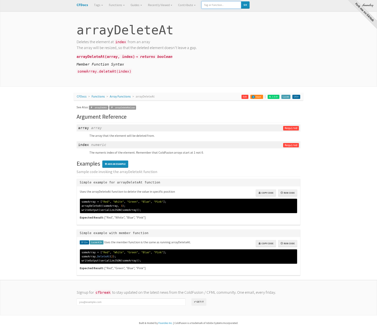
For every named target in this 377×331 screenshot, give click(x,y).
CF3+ (296, 96)
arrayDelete (100, 107)
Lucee (286, 96)
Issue (258, 96)
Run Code (289, 192)
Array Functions (120, 96)
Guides (135, 5)
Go (245, 4)
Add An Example (116, 163)
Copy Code (267, 192)
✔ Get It (199, 301)
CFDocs (82, 96)
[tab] (188, 182)
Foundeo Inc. (165, 323)
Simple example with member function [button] (114, 233)
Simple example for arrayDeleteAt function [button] (120, 182)
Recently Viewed (159, 5)
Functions (116, 5)
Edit (245, 96)
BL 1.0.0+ (273, 96)
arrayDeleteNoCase (124, 107)
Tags (97, 5)
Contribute (186, 5)
